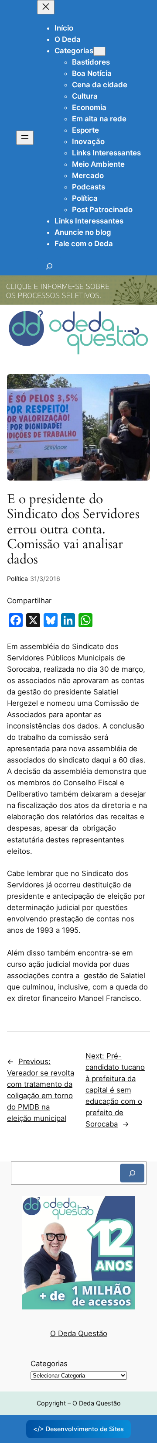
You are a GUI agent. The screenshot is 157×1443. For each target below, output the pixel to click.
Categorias (49, 1363)
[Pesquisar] (132, 1173)
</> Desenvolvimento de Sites (78, 1429)
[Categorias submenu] (99, 51)
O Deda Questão (78, 1333)
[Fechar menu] (46, 7)
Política (17, 578)
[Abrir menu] (25, 138)
